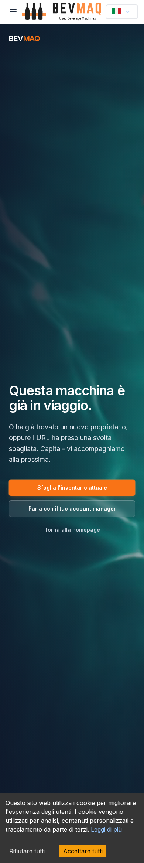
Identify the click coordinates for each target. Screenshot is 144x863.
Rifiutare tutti (27, 851)
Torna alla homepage (72, 529)
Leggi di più (106, 829)
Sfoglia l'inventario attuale (72, 487)
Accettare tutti (83, 851)
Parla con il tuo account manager (72, 508)
